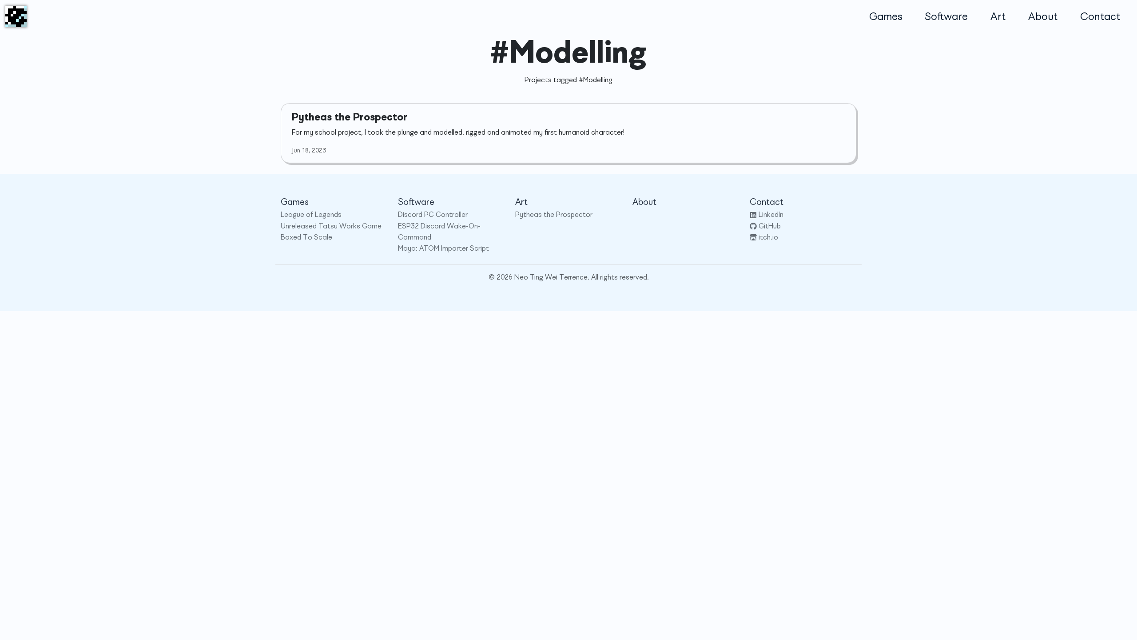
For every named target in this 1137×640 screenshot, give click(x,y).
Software (946, 16)
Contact (1100, 16)
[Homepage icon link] (16, 16)
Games (885, 16)
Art (998, 16)
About (1042, 16)
